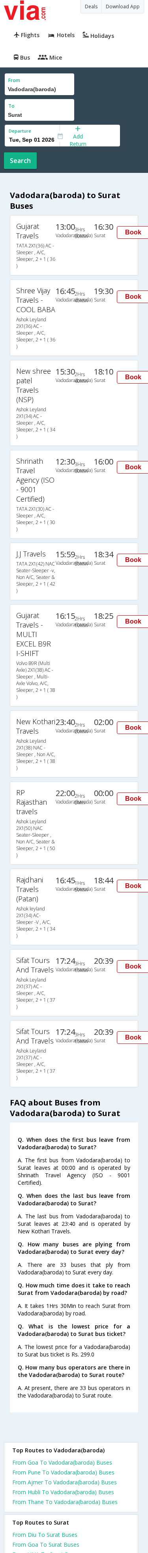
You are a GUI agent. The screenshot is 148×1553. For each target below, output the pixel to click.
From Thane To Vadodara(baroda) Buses (65, 1502)
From (14, 80)
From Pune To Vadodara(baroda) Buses (63, 1472)
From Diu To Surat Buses (44, 1534)
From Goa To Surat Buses (45, 1544)
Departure (20, 131)
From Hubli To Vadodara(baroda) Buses (63, 1492)
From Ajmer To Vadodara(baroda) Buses (64, 1482)
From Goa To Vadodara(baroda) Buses (62, 1462)
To (11, 106)
